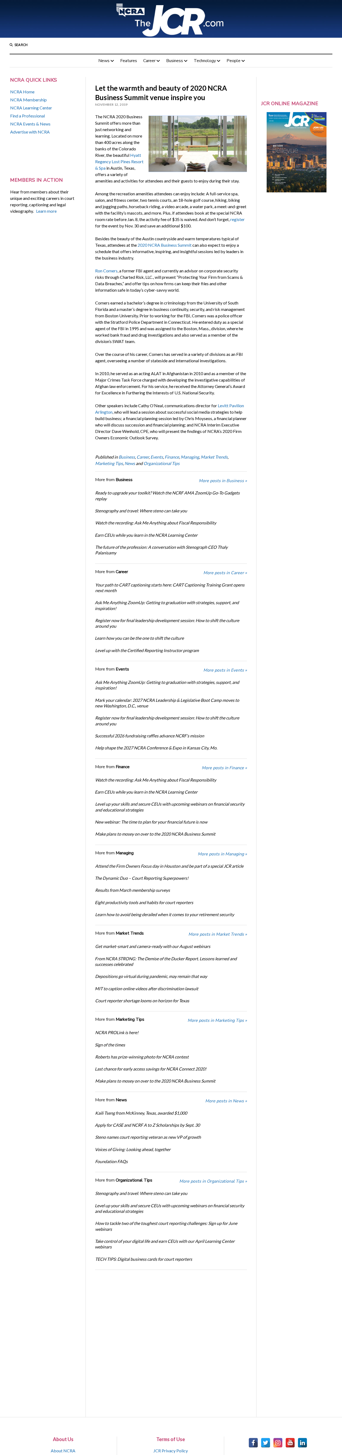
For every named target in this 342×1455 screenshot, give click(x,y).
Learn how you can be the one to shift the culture (139, 638)
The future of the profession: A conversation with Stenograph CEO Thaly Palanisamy (161, 549)
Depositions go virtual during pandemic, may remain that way (151, 976)
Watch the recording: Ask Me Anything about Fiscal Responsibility (155, 522)
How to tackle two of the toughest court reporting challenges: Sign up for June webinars (166, 1226)
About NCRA (63, 1450)
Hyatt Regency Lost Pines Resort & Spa (119, 161)
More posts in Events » (225, 670)
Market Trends (214, 456)
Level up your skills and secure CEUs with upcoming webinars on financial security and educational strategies (169, 806)
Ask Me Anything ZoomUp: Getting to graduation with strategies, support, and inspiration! (167, 605)
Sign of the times (110, 1044)
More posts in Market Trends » (217, 934)
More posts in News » (226, 1101)
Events (156, 456)
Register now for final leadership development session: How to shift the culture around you (167, 623)
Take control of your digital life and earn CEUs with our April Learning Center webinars (165, 1244)
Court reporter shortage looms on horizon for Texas (142, 1000)
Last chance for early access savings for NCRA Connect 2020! (150, 1068)
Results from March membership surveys (132, 890)
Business (174, 61)
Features (128, 61)
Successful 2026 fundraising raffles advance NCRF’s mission (149, 735)
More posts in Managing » (222, 854)
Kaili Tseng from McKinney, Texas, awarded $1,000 (141, 1112)
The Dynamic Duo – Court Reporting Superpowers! (141, 878)
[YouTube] (290, 1443)
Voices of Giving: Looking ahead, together (132, 1149)
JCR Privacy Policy (170, 1450)
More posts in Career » (225, 573)
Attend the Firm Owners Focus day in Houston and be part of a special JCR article (169, 866)
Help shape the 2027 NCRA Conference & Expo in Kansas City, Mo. (156, 747)
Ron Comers (106, 270)
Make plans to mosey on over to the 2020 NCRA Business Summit (155, 833)
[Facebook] (253, 1443)
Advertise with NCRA (30, 131)
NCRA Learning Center (31, 107)
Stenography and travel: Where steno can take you (141, 510)
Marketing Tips (109, 463)
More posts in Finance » (224, 768)
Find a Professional (27, 115)
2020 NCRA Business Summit (165, 244)
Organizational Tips (161, 463)
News (104, 61)
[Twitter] (265, 1443)
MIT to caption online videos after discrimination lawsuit (146, 988)
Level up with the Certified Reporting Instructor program (147, 650)
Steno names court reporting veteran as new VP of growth (148, 1137)
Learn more (46, 211)
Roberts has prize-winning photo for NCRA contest (142, 1056)
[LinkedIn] (302, 1443)
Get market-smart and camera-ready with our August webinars (152, 946)
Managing (190, 456)
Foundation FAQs (111, 1161)
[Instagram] (278, 1443)
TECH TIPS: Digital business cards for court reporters (143, 1259)
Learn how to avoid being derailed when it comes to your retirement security (164, 914)
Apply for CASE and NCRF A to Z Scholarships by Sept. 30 (147, 1125)
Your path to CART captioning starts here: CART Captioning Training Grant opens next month (169, 587)
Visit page (171, 19)
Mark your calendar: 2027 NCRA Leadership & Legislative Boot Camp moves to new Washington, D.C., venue (167, 703)
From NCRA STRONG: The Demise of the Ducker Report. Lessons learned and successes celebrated (166, 961)
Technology (205, 61)
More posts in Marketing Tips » (217, 1020)
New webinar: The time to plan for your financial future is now (151, 821)
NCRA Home (22, 91)
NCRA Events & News (30, 123)
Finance (172, 456)
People (233, 61)
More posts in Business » (223, 481)
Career (149, 61)
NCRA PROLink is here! (116, 1032)
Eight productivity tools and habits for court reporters (144, 902)
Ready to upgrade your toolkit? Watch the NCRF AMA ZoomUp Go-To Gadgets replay (167, 495)
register (237, 219)
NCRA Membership (28, 99)
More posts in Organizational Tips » (213, 1181)
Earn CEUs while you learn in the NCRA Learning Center (146, 535)
